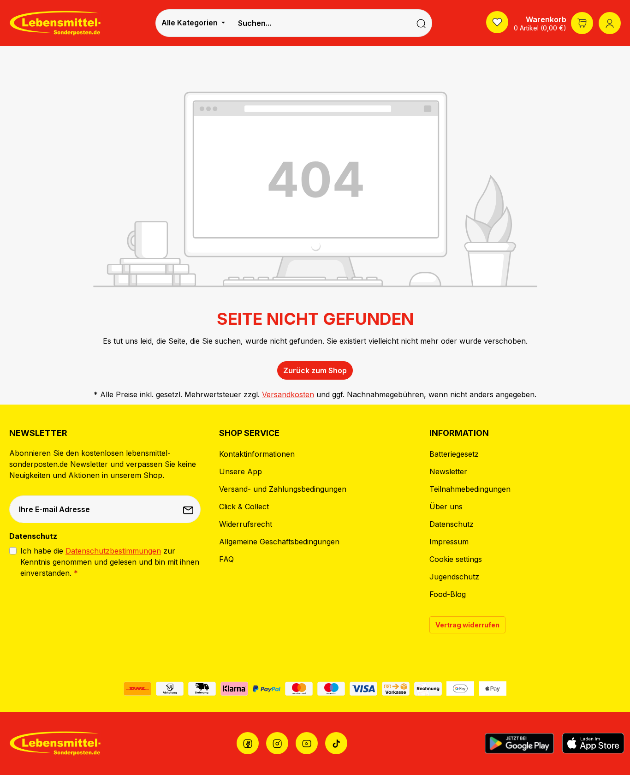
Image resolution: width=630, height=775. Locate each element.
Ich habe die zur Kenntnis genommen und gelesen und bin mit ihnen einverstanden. (109, 562)
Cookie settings (455, 559)
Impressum (449, 541)
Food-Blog (447, 594)
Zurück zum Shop (315, 370)
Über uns (446, 506)
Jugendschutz (454, 576)
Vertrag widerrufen (467, 625)
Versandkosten (288, 394)
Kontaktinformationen (257, 454)
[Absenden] (189, 509)
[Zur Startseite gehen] (55, 23)
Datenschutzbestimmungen (113, 550)
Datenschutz (451, 524)
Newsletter (448, 471)
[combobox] (320, 23)
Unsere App (240, 471)
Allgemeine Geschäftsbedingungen (279, 541)
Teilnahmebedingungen (470, 489)
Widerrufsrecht (245, 524)
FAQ (226, 559)
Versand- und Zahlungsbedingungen (282, 489)
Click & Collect (244, 506)
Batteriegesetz (454, 454)
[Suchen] (421, 23)
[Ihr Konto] (610, 23)
